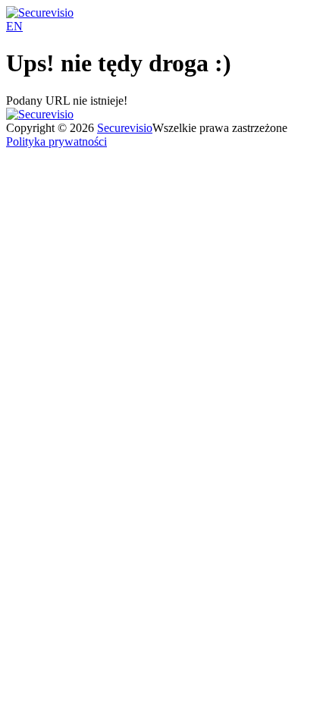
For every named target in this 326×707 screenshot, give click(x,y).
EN (14, 26)
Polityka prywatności (56, 141)
